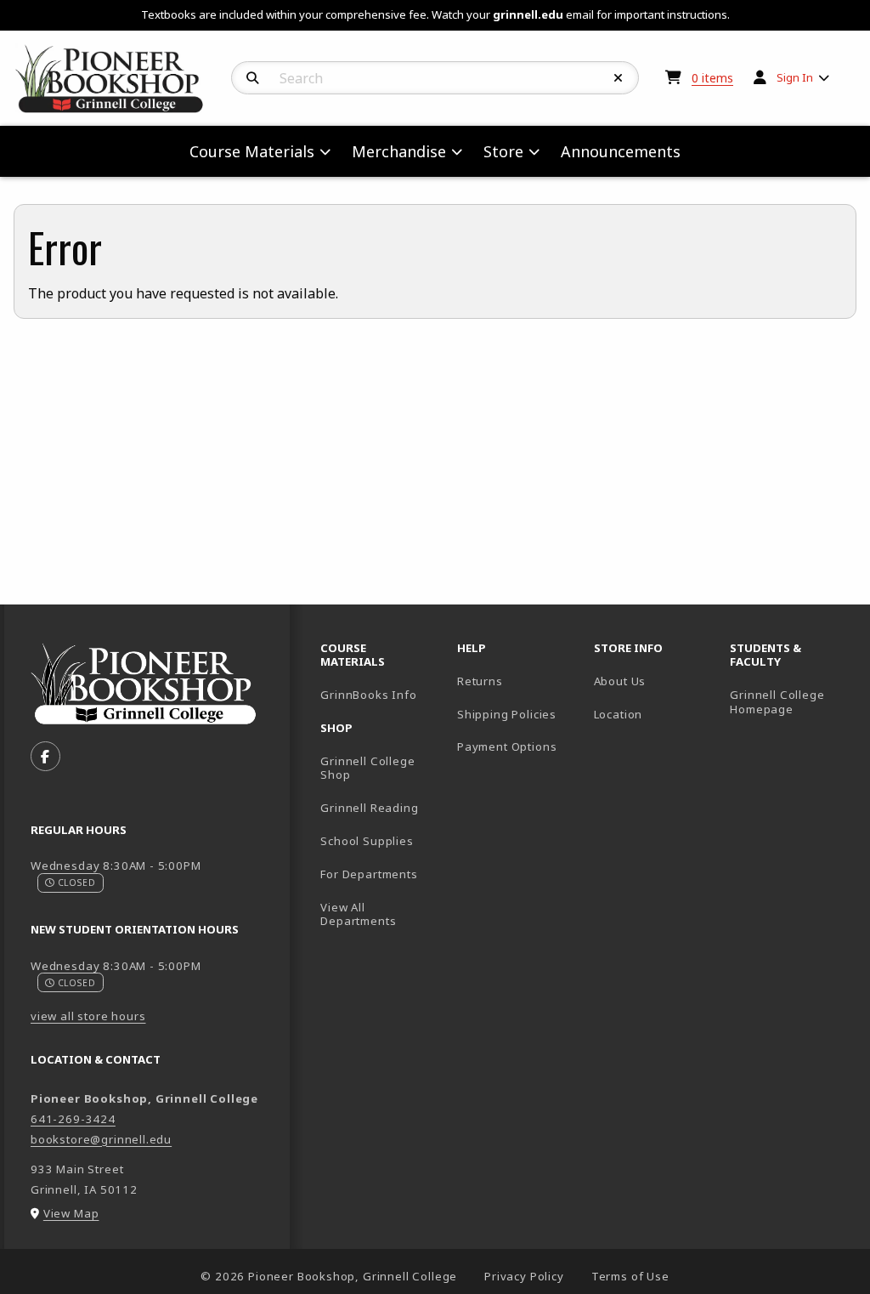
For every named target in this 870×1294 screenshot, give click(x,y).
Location (618, 714)
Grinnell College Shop (367, 768)
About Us (620, 681)
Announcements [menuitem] (621, 151)
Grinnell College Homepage (791, 702)
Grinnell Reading (369, 807)
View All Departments (358, 914)
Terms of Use (630, 1276)
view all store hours (88, 1016)
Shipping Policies (506, 714)
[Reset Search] (618, 78)
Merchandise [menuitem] (399, 151)
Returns (480, 681)
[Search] (253, 78)
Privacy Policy (524, 1276)
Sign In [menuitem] (795, 77)
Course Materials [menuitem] (251, 151)
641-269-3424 (73, 1119)
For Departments (368, 874)
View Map (71, 1213)
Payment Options (506, 746)
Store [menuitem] (503, 151)
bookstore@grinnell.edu (101, 1139)
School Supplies (366, 840)
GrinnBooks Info (381, 694)
